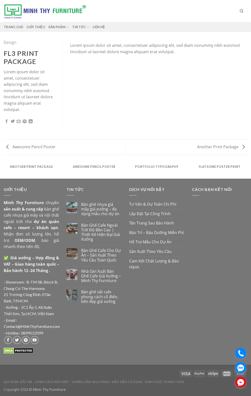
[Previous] (79, 44)
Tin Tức (79, 27)
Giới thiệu (35, 27)
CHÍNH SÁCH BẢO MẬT (52, 382)
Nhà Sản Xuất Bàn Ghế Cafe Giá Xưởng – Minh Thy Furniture (101, 276)
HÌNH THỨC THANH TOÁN (164, 382)
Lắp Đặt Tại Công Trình (150, 213)
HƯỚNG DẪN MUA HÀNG (90, 382)
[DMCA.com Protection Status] (18, 350)
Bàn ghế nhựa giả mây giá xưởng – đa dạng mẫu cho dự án (100, 209)
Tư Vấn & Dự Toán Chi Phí (152, 204)
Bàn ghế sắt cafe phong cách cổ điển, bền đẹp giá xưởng (99, 297)
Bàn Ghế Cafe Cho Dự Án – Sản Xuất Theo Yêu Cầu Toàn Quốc (101, 255)
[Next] (237, 44)
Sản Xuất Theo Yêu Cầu (150, 251)
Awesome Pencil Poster (34, 146)
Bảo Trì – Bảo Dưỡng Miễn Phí (156, 232)
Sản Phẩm (56, 27)
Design (10, 42)
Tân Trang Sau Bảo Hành (151, 223)
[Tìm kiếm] (241, 11)
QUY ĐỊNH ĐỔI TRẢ (18, 382)
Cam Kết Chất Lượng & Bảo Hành (154, 264)
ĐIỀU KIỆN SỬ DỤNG (127, 382)
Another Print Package (218, 146)
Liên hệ (99, 27)
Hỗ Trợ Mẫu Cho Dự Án (150, 242)
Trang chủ (13, 27)
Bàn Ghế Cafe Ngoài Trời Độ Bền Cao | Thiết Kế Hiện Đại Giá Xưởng (100, 232)
